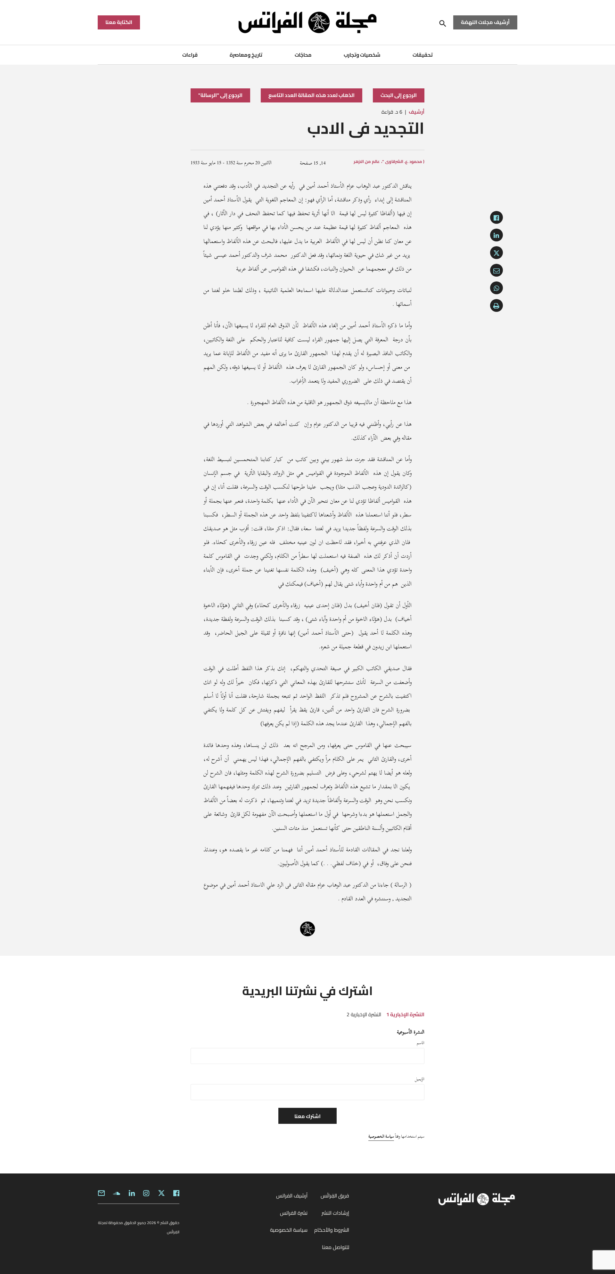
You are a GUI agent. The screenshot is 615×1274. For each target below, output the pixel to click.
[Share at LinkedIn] (496, 235)
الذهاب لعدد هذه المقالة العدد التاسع (311, 95)
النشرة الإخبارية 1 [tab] (405, 1014)
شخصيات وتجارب (362, 55)
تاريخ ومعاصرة (246, 55)
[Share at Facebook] (496, 217)
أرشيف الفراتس (292, 1195)
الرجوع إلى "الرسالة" (220, 95)
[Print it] (496, 305)
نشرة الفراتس (294, 1213)
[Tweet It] (496, 252)
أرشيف (416, 112)
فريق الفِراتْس (335, 1195)
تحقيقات (423, 55)
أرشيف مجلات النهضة (485, 22)
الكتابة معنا (118, 22)
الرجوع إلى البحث (399, 95)
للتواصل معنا (335, 1247)
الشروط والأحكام (331, 1230)
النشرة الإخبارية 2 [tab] (364, 1014)
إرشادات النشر (335, 1213)
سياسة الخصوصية (381, 1136)
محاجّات (303, 55)
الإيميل (419, 1079)
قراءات (190, 55)
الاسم (420, 1043)
